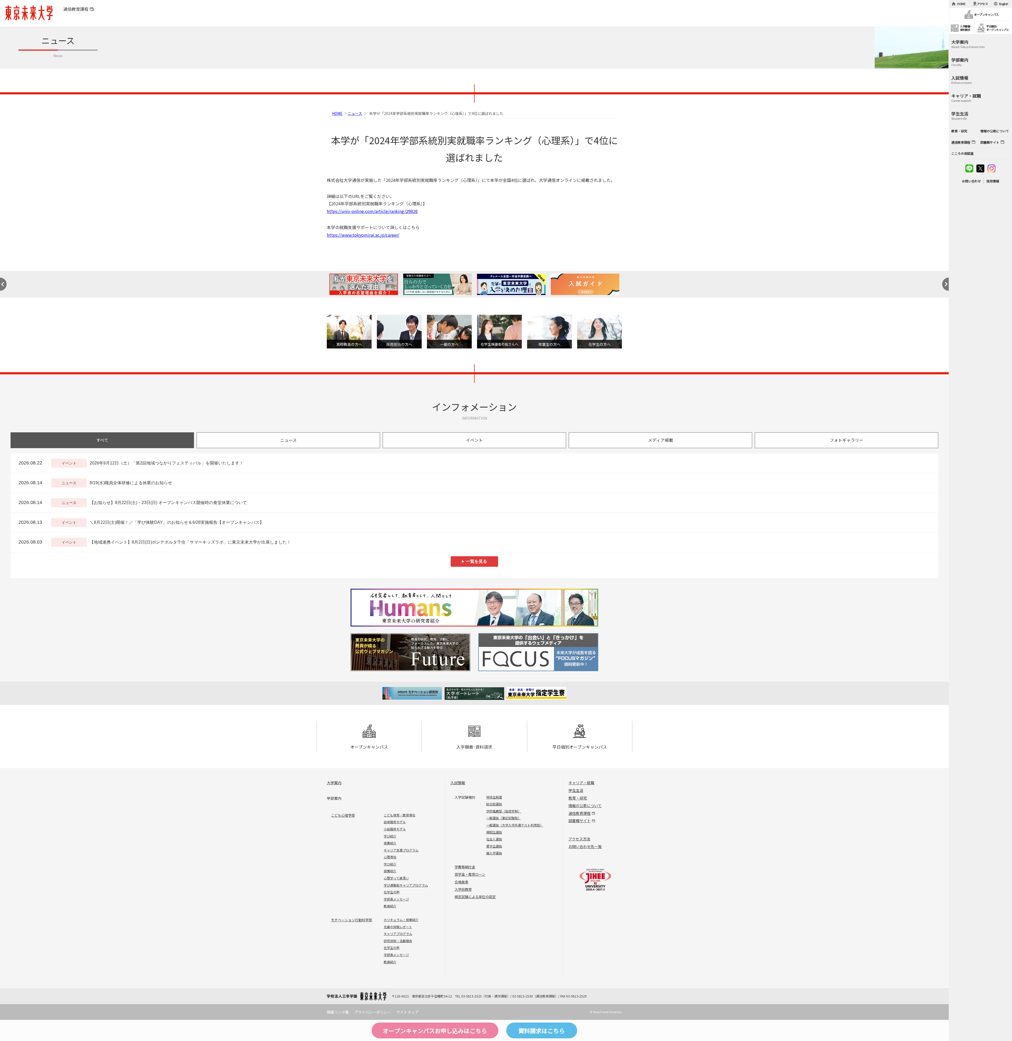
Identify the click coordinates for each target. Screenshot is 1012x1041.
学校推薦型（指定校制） (503, 811)
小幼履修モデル (395, 829)
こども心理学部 (343, 815)
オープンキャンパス (369, 747)
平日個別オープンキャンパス (579, 747)
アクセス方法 (579, 838)
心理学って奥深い (396, 878)
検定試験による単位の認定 (475, 896)
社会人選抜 (494, 839)
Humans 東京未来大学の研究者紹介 (474, 608)
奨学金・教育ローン (470, 874)
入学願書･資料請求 (474, 747)
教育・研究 (577, 798)
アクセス (982, 4)
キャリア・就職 (581, 782)
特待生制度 (494, 797)
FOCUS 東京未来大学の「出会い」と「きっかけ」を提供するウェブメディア (537, 652)
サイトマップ (407, 1012)
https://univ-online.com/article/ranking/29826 (372, 211)
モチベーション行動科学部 (351, 919)
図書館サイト (579, 820)
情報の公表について (585, 805)
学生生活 (575, 790)
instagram (991, 168)
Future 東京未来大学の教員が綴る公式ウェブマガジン (412, 652)
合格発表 (461, 881)
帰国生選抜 (494, 832)
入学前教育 (463, 889)
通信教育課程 (76, 9)
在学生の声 (392, 892)
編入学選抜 (494, 853)
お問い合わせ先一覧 (585, 846)
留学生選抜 (494, 846)
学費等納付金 (465, 866)
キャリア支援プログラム (401, 850)
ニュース (355, 113)
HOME (337, 113)
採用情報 (992, 181)
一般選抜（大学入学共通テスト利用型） (514, 825)
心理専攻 (390, 857)
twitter (980, 168)
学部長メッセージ (396, 899)
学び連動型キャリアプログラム (406, 885)
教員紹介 (390, 906)
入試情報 (457, 782)
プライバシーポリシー (372, 1012)
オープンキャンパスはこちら (435, 1030)
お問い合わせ (971, 181)
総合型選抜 (494, 804)
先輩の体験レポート (398, 926)
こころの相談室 (962, 153)
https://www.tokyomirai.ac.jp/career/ (363, 235)
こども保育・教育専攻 (399, 815)
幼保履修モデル (395, 822)
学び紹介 (390, 836)
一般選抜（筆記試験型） (503, 818)
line (969, 168)
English (1003, 4)
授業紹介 (390, 843)
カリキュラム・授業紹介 (401, 919)
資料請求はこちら (541, 1030)
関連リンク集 (338, 1012)
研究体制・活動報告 (398, 940)
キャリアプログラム (398, 933)
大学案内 (334, 782)
